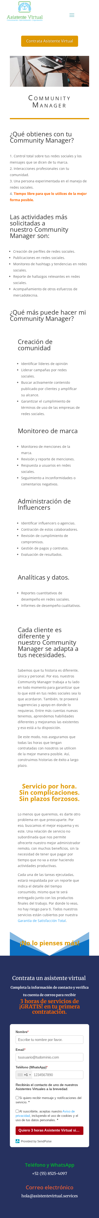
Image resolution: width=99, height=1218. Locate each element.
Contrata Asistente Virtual (49, 41)
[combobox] (24, 1075)
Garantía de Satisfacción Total (42, 920)
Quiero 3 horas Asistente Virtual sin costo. (51, 1130)
